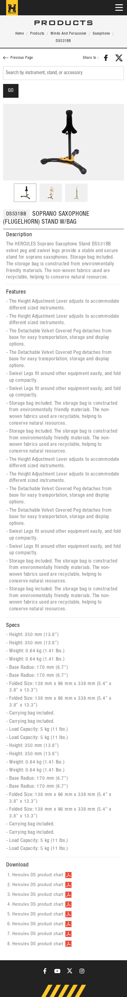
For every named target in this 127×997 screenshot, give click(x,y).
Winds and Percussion (69, 33)
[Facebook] (45, 971)
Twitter (119, 58)
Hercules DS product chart (37, 875)
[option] (63, 142)
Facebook (106, 58)
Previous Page (21, 58)
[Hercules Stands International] (12, 7)
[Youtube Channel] (57, 971)
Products (37, 33)
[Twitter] (69, 971)
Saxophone (101, 33)
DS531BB (63, 41)
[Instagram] (82, 971)
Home (19, 33)
